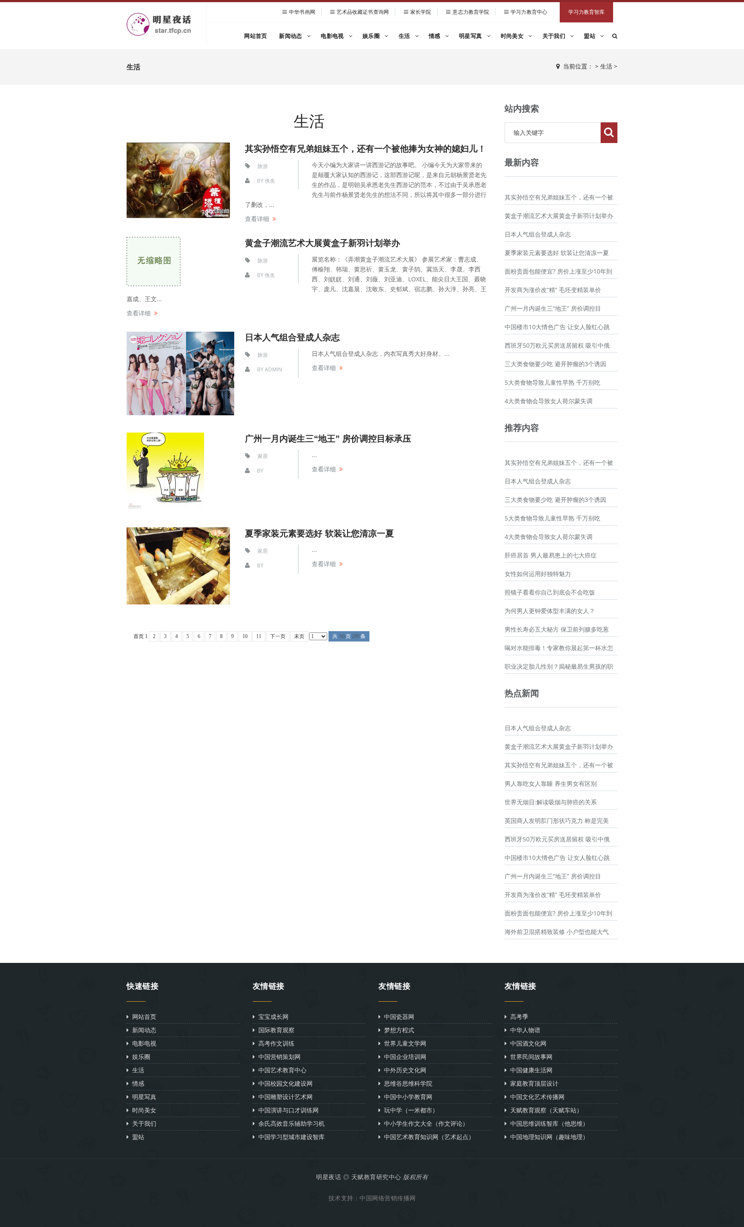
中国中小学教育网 (406, 1097)
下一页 (277, 636)
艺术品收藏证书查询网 (363, 12)
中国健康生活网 (529, 1070)
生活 (405, 36)
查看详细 (257, 219)
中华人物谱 (523, 1030)
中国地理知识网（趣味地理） (548, 1137)
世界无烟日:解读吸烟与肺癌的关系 (551, 802)
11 (258, 636)
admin (273, 369)
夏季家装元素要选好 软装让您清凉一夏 (319, 533)
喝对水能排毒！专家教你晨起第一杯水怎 (559, 648)
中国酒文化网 (526, 1043)
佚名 (270, 180)
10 (245, 636)
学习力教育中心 (529, 12)
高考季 (517, 1016)
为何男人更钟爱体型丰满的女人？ (550, 611)
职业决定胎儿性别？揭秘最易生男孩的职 (559, 666)
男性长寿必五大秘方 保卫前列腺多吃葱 (557, 629)
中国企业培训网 (403, 1057)
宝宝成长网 (271, 1016)
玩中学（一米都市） (409, 1110)
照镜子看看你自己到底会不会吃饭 (550, 592)
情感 (435, 36)
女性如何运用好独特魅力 (538, 574)
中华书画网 (302, 12)
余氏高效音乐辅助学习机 (290, 1123)
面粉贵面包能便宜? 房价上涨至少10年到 (558, 271)
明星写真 (471, 36)
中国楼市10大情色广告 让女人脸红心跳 (557, 327)
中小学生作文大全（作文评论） (424, 1123)
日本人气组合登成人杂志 (538, 234)
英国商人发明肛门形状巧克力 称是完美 (557, 820)
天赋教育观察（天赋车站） (545, 1110)
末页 (299, 636)
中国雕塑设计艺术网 (284, 1097)
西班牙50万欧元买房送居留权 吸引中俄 (557, 345)
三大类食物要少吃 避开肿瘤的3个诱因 (555, 364)
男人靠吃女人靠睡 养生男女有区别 (551, 783)
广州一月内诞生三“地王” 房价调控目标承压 (328, 438)
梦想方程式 (397, 1030)
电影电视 (333, 36)
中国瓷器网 (397, 1016)
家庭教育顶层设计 (532, 1083)
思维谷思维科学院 (406, 1083)
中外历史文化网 (403, 1070)
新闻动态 (291, 36)
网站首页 (255, 36)
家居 (262, 456)
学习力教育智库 (586, 12)
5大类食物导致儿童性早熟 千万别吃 (552, 382)
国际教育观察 (274, 1030)
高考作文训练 (274, 1043)
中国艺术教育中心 (281, 1070)
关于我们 (554, 36)
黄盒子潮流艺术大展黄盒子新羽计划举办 (322, 243)
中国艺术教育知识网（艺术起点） (427, 1137)
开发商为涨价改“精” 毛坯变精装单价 (553, 290)
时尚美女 (513, 36)
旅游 (262, 166)
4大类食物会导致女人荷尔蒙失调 (548, 401)
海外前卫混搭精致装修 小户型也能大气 (557, 932)
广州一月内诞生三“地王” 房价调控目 (553, 308)
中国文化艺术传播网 (535, 1097)
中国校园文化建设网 (284, 1083)
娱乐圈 (372, 36)
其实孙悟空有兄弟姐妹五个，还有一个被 (559, 197)
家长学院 (420, 12)
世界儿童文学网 (403, 1043)
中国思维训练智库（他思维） (548, 1123)
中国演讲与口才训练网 (287, 1110)
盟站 (590, 36)
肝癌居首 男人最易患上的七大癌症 (551, 555)
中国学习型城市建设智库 (290, 1137)
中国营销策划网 (278, 1057)
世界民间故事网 (529, 1057)
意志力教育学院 (471, 12)
